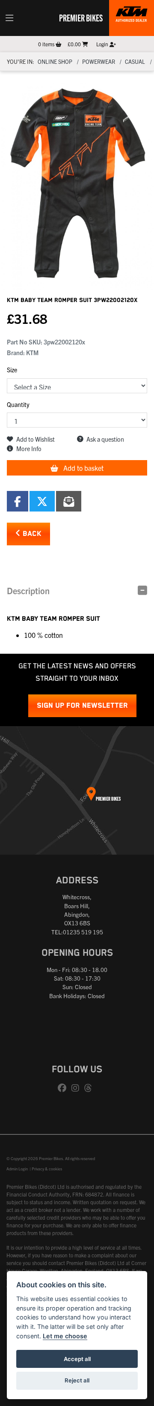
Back (31, 534)
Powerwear (98, 61)
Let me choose (65, 1336)
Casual (135, 61)
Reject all (77, 1380)
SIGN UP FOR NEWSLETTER (82, 706)
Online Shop (55, 61)
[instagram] (77, 1088)
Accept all (77, 1358)
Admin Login (17, 1168)
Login (103, 44)
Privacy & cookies (47, 1168)
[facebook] (64, 1088)
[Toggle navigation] (9, 18)
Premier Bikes (81, 17)
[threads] (90, 1088)
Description (28, 590)
